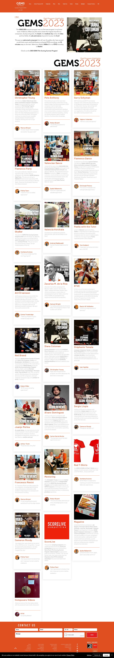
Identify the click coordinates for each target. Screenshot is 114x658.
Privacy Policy (70, 655)
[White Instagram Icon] (77, 646)
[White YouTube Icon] (77, 650)
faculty (55, 650)
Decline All (97, 655)
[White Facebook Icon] (77, 644)
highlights (54, 648)
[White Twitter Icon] (77, 648)
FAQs (70, 648)
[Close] (112, 655)
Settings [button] (89, 655)
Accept (106, 655)
